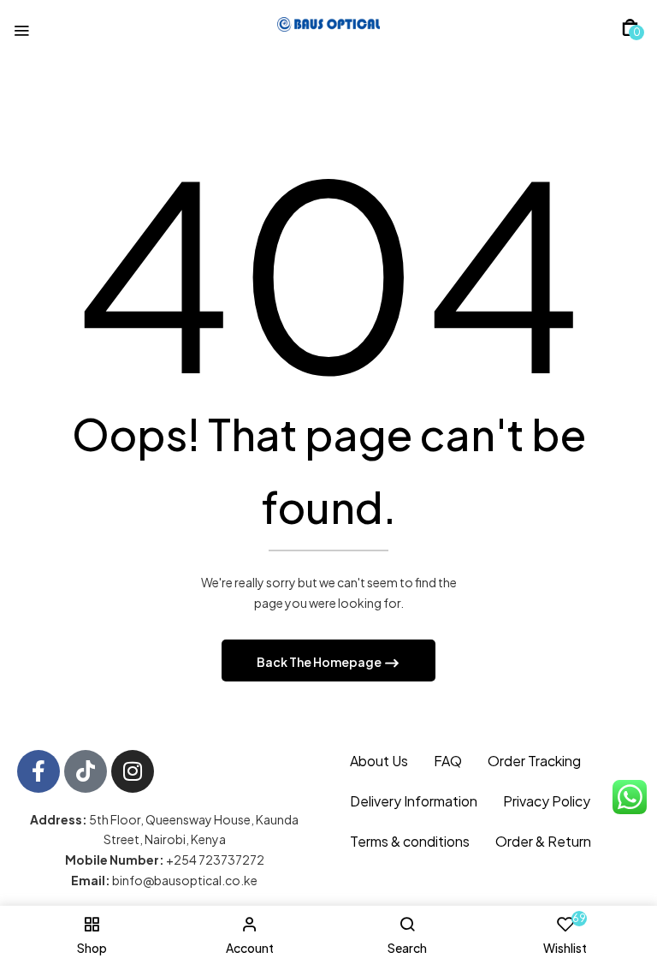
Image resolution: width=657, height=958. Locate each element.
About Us (379, 761)
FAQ (448, 761)
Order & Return (543, 841)
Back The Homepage (320, 661)
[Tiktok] (85, 771)
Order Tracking (534, 761)
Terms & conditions (410, 841)
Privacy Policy (546, 801)
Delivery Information (413, 801)
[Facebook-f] (38, 771)
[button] (630, 27)
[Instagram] (132, 771)
